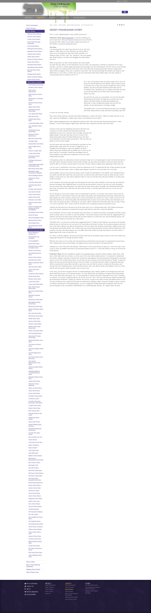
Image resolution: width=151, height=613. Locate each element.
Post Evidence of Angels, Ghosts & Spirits (92, 588)
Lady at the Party (34, 450)
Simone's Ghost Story (35, 324)
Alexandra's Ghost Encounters (34, 156)
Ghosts (41, 18)
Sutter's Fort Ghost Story (36, 330)
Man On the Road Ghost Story (36, 291)
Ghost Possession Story (36, 230)
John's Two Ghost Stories (34, 270)
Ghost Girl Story (33, 215)
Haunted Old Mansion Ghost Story (35, 429)
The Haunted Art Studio (35, 512)
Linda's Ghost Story (34, 153)
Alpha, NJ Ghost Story (35, 388)
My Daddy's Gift (33, 465)
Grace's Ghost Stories (35, 257)
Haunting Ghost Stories (34, 64)
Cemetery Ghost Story (35, 182)
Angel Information (50, 585)
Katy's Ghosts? (33, 447)
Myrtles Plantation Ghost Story (36, 309)
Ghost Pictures (31, 28)
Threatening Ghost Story (36, 524)
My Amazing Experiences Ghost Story (36, 459)
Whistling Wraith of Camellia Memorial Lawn (34, 373)
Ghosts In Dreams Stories (35, 59)
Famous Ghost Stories (34, 36)
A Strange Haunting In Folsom (35, 161)
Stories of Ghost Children (34, 77)
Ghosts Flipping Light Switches (35, 425)
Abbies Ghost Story (34, 107)
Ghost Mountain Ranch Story (35, 226)
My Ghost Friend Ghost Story (35, 103)
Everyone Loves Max (35, 200)
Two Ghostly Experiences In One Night (34, 362)
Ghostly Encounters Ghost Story (34, 110)
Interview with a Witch (35, 267)
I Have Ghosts (33, 439)
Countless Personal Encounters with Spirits (35, 402)
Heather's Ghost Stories (36, 87)
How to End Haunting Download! (33, 42)
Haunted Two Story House (34, 433)
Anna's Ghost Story (34, 393)
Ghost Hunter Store (32, 572)
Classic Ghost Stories (33, 39)
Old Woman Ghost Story (36, 316)
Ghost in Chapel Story (35, 150)
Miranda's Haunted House (34, 296)
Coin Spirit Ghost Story (35, 113)
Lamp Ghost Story (34, 281)
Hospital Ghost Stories (34, 74)
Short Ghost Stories (33, 46)
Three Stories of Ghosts (36, 526)
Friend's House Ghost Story (35, 203)
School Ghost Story (34, 493)
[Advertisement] (109, 48)
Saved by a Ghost (34, 490)
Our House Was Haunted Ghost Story (35, 479)
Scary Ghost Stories (33, 62)
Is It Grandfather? (34, 241)
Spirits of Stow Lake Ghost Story (34, 327)
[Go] (125, 12)
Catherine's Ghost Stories (34, 178)
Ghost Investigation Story (36, 217)
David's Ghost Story (34, 408)
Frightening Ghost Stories (34, 418)
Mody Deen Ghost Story (36, 299)
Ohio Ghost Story (34, 468)
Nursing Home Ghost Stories (33, 70)
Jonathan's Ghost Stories (36, 273)
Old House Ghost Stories (36, 473)
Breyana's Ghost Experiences (33, 135)
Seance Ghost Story (34, 321)
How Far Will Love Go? (35, 437)
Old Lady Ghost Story (35, 313)
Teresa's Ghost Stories (35, 506)
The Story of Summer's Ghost (35, 549)
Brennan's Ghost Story (35, 138)
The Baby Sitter (33, 141)
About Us (30, 586)
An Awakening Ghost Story (35, 253)
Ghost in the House (34, 422)
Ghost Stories (30, 31)
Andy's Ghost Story (34, 390)
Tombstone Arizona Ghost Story (34, 130)
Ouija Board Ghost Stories (35, 67)
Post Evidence (32, 583)
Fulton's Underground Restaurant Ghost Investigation (35, 208)
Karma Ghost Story (34, 276)
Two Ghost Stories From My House (36, 357)
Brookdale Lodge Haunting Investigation (35, 172)
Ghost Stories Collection (34, 82)
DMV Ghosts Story (34, 411)
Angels (28, 18)
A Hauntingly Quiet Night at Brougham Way (36, 165)
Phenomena (79, 18)
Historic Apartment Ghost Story (36, 263)
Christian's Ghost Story (35, 396)
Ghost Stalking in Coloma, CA (34, 233)
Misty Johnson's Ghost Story (35, 95)
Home (51, 25)
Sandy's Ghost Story (35, 488)
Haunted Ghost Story (35, 260)
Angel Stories (49, 589)
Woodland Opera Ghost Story (36, 377)
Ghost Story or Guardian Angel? (36, 99)
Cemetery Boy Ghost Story (35, 185)
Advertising (31, 594)
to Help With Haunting (61, 5)
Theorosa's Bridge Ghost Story (36, 349)
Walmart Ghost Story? (35, 220)
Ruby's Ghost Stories (35, 485)
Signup (124, 8)
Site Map (88, 593)
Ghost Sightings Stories (36, 175)
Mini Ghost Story (33, 116)
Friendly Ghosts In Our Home (35, 414)
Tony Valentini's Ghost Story (35, 126)
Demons (65, 18)
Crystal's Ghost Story (35, 405)
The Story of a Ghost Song (35, 345)
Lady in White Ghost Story (35, 147)
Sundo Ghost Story (34, 545)
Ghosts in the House (35, 250)
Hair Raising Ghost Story (36, 85)
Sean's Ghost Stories (35, 496)
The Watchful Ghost (34, 521)
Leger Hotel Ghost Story (36, 284)
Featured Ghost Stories (34, 34)
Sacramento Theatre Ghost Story (35, 336)
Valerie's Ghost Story (35, 536)
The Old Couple (33, 514)
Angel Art (48, 593)
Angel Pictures (49, 587)
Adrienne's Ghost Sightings (34, 384)
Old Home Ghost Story (35, 470)
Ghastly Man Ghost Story (36, 144)
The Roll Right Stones (35, 333)
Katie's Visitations (34, 445)
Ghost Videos (30, 562)
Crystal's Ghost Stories (35, 189)
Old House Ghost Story (35, 476)
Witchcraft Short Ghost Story (35, 542)
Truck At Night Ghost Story (35, 353)
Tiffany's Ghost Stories (35, 529)
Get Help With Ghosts (91, 585)
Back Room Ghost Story (36, 168)
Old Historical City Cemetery (34, 237)
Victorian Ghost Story (35, 539)
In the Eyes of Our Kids (35, 442)
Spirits (52, 18)
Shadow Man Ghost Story (34, 119)
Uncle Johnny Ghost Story (35, 532)
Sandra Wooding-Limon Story (36, 341)
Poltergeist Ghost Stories (34, 48)
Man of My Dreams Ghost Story (34, 287)
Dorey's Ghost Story (34, 194)
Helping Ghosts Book (33, 569)
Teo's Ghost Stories (34, 504)
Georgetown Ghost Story (36, 212)
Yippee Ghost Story (34, 381)
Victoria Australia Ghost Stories (35, 367)
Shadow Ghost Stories (34, 54)
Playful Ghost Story (34, 318)
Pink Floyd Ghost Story (35, 552)
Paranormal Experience (36, 482)
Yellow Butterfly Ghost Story (35, 555)
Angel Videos (49, 591)
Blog (28, 589)
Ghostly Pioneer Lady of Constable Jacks (36, 247)
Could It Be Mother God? (36, 123)
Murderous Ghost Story (35, 306)
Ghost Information (32, 25)
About (119, 1)
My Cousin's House (34, 462)
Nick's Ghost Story (34, 243)
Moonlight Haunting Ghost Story (34, 303)
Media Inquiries (32, 592)
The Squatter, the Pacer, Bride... (36, 517)
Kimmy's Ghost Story (35, 279)
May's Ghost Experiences (32, 90)
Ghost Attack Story (34, 223)
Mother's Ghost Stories (35, 455)
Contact (125, 1)
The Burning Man (34, 509)
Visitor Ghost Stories (33, 56)
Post (118, 8)
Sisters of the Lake (34, 501)
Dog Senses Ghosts (34, 192)
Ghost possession (67, 38)
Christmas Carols (34, 398)
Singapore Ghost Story (35, 498)
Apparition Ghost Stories (34, 51)
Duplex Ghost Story (34, 197)
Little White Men (33, 453)
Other (87, 583)
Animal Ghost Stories (33, 79)
